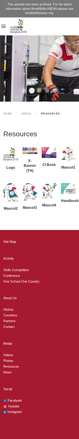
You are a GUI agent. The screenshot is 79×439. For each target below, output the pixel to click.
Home (7, 113)
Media (26, 113)
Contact (8, 327)
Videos (8, 355)
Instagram (14, 412)
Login (74, 32)
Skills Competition (16, 270)
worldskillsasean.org (39, 13)
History (8, 309)
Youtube (13, 406)
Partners (9, 321)
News (7, 372)
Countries (10, 315)
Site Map (9, 241)
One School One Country (21, 281)
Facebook (14, 400)
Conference (11, 275)
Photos (8, 361)
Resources (11, 366)
